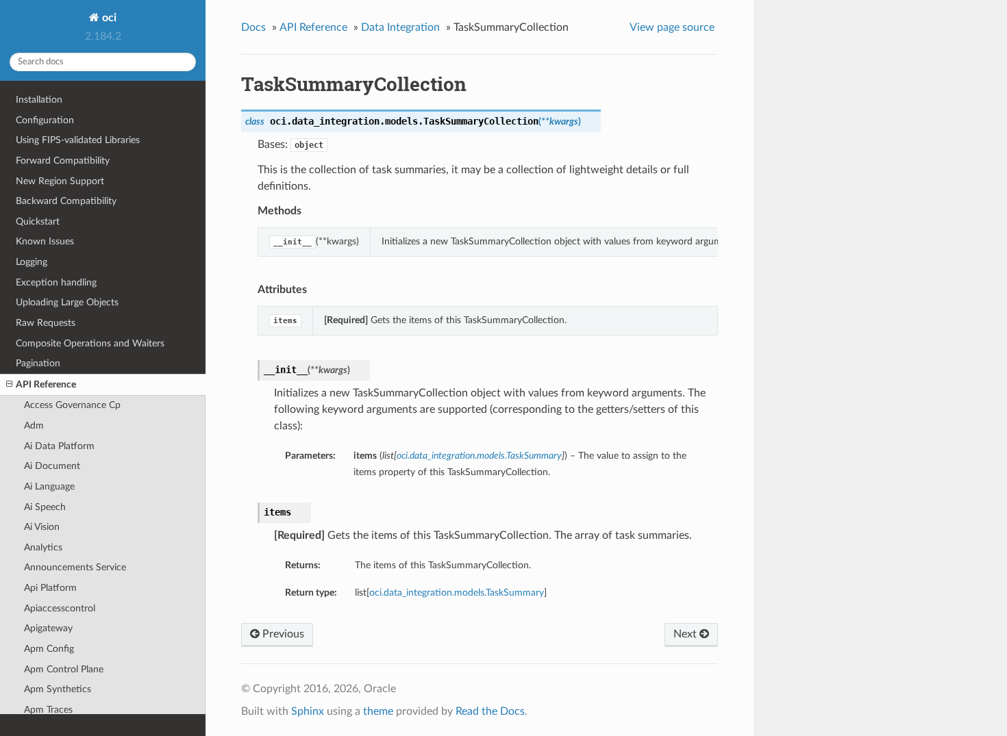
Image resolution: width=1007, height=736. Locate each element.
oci (107, 17)
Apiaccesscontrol (59, 608)
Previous (282, 634)
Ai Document (52, 466)
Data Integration (400, 27)
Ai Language (49, 486)
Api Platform (50, 588)
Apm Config (49, 649)
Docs (253, 27)
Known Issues (45, 241)
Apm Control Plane (63, 669)
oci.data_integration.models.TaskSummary (456, 592)
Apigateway (48, 628)
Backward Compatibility (66, 201)
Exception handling (56, 282)
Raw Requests (45, 323)
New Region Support (60, 181)
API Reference (46, 384)
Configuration (45, 120)
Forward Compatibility (63, 160)
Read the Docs (490, 711)
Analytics (43, 547)
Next (686, 634)
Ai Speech (45, 507)
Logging (31, 262)
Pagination (38, 363)
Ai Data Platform (59, 446)
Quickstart (38, 221)
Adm (34, 425)
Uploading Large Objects (67, 302)
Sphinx (307, 711)
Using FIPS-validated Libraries (78, 140)
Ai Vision (42, 527)
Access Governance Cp (72, 405)
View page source (672, 27)
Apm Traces (48, 710)
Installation (39, 99)
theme (378, 711)
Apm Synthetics (57, 689)
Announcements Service (75, 567)
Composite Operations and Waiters (90, 343)
